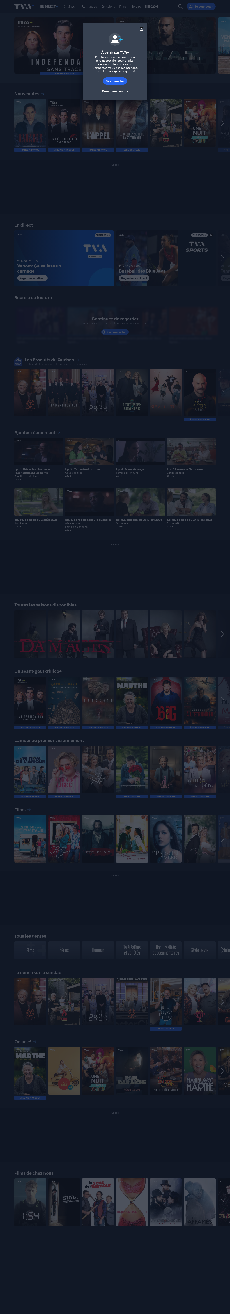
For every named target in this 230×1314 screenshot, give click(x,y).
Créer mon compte (115, 91)
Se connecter (115, 81)
